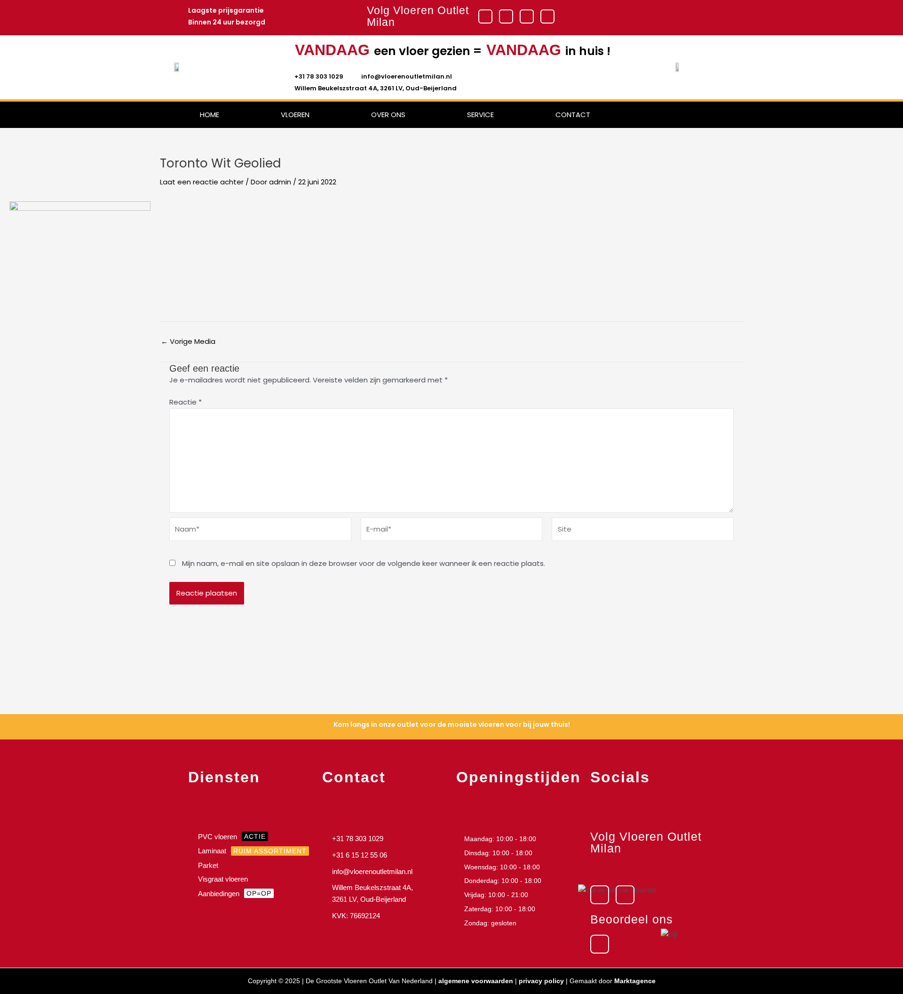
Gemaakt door (613, 981)
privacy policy (541, 981)
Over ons (388, 114)
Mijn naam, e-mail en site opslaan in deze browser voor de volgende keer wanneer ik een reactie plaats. (363, 563)
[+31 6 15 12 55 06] (384, 857)
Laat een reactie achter (202, 182)
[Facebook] (485, 16)
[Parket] (250, 867)
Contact (572, 114)
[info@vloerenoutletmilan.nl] (384, 873)
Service (480, 114)
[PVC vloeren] (250, 838)
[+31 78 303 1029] (384, 840)
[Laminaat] (250, 852)
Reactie (185, 402)
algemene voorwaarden (475, 981)
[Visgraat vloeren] (250, 881)
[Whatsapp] (547, 16)
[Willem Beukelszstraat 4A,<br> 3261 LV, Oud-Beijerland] (384, 895)
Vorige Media (188, 341)
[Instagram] (506, 16)
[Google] (527, 16)
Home (209, 114)
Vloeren (295, 114)
